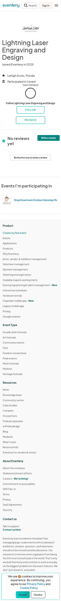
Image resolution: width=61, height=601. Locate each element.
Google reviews (11, 316)
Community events (13, 342)
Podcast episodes (13, 421)
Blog (5, 431)
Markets (7, 368)
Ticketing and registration (17, 274)
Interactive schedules (15, 290)
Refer (6, 389)
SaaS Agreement (12, 504)
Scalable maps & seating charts (20, 279)
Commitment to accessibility (19, 483)
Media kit (8, 436)
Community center (13, 400)
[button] (29, 5)
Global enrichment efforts (17, 473)
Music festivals (11, 363)
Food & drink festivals (15, 332)
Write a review (48, 138)
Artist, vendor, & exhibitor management (25, 259)
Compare (8, 410)
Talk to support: (12, 528)
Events (6, 238)
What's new (9, 442)
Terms (6, 494)
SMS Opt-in (9, 488)
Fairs (5, 347)
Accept (23, 594)
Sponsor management (15, 269)
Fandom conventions (14, 353)
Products (8, 248)
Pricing (6, 311)
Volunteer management (16, 264)
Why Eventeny (11, 253)
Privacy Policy (36, 584)
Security (7, 509)
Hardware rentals (12, 295)
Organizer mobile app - (18, 300)
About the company (14, 468)
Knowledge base (12, 394)
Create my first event (14, 232)
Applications (10, 243)
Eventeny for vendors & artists (19, 452)
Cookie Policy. (29, 588)
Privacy (7, 499)
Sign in (45, 5)
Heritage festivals (13, 373)
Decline (38, 594)
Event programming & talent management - (30, 285)
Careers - (15, 478)
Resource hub (10, 447)
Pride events (10, 358)
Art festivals (9, 337)
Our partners (10, 415)
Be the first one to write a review (30, 157)
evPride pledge (11, 426)
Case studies (10, 405)
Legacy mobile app (13, 305)
